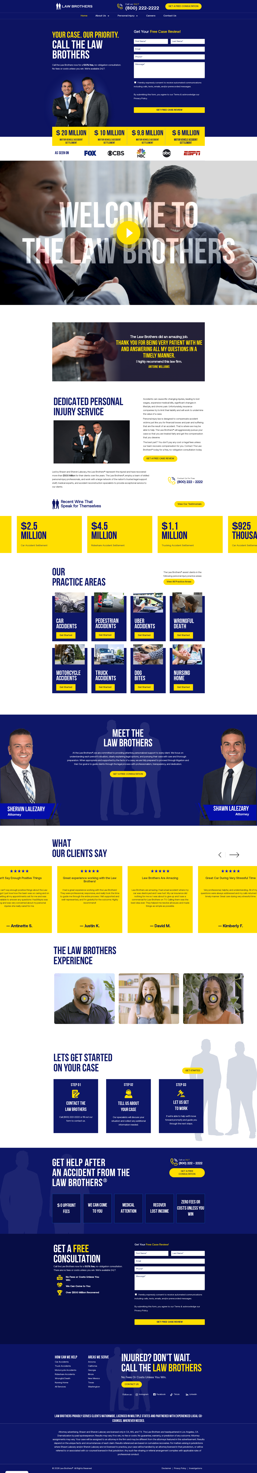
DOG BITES (140, 676)
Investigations (195, 1469)
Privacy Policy (180, 1469)
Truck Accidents (63, 1366)
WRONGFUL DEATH (184, 624)
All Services (60, 1387)
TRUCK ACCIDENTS (105, 676)
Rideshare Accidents (65, 1374)
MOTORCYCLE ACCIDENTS (68, 676)
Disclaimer (166, 1469)
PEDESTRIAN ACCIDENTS (107, 624)
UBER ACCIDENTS (145, 624)
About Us (100, 16)
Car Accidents (66, 624)
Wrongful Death (62, 1378)
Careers (150, 16)
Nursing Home (61, 1383)
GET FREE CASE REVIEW (169, 110)
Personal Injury (126, 16)
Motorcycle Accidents (65, 1370)
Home (84, 16)
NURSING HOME (182, 676)
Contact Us (169, 16)
